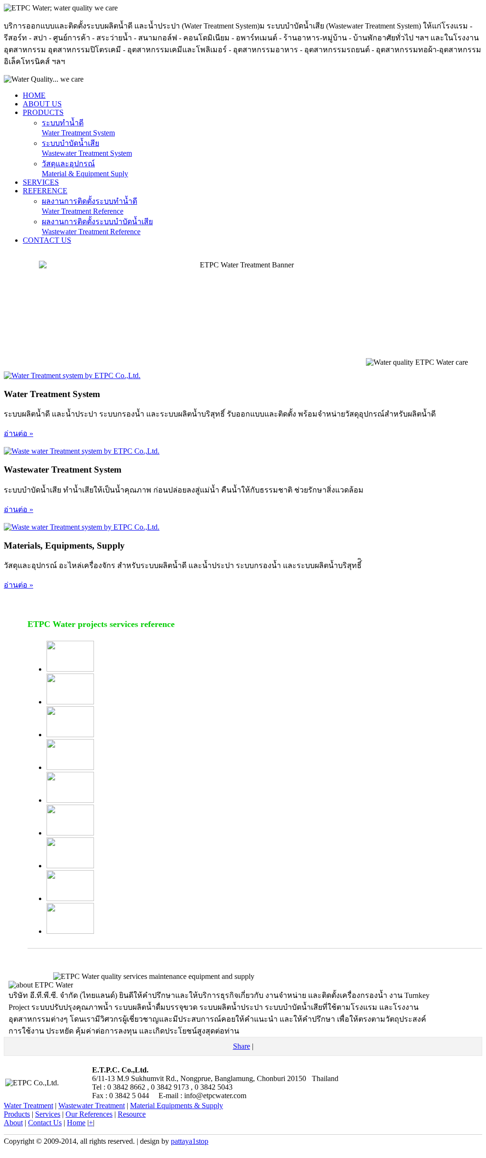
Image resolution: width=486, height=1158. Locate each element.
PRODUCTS (43, 112)
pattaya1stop (189, 1141)
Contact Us (45, 1123)
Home (76, 1123)
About (13, 1123)
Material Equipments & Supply (176, 1105)
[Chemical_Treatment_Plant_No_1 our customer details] (70, 767)
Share (241, 1046)
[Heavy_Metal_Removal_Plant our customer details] (70, 866)
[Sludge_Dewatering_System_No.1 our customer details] (70, 898)
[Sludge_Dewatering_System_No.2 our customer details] (70, 931)
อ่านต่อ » (18, 433)
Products (17, 1114)
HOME (34, 95)
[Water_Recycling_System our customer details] (70, 669)
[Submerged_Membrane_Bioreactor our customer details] (70, 800)
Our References (88, 1114)
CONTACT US (47, 240)
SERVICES (41, 182)
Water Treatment (28, 1105)
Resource (132, 1114)
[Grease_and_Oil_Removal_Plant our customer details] (70, 702)
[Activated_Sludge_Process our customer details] (70, 833)
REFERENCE (45, 191)
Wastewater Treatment (91, 1105)
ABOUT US (42, 104)
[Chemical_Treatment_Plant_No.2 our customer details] (70, 735)
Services (47, 1114)
